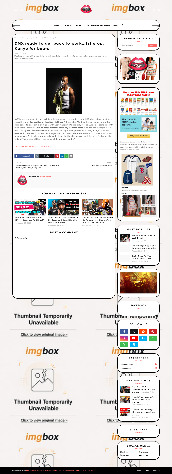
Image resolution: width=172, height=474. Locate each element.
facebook (124, 452)
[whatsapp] (153, 338)
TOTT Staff (45, 177)
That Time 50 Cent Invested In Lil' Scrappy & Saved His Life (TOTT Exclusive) (63, 219)
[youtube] (134, 338)
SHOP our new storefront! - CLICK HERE (33, 146)
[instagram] (149, 10)
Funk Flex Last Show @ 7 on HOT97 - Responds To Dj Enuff (29, 218)
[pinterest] (154, 10)
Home (15, 10)
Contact (31, 10)
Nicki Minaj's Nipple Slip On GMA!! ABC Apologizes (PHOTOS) (144, 247)
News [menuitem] (78, 25)
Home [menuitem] (56, 25)
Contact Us (156, 470)
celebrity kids (139, 368)
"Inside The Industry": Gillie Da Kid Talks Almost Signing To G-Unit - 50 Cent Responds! (97, 219)
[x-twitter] (145, 10)
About (22, 10)
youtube (144, 455)
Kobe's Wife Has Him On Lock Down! (143, 237)
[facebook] (140, 10)
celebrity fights (139, 364)
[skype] (158, 10)
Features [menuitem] (67, 25)
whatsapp (144, 452)
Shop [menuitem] (115, 25)
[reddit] (143, 331)
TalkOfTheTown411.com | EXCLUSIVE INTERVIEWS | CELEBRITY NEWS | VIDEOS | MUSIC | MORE (59, 470)
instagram (125, 455)
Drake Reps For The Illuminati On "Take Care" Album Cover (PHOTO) (141, 257)
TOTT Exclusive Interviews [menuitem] (98, 25)
